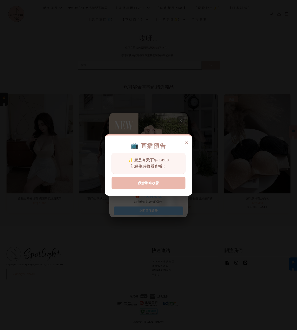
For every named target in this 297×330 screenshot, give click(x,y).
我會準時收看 (148, 183)
